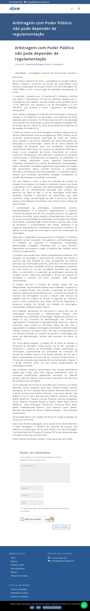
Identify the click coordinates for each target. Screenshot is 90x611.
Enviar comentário (61, 527)
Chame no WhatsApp (19, 589)
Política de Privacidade (19, 576)
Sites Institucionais (18, 568)
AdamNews (31, 64)
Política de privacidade (51, 607)
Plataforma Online (17, 565)
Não (38, 607)
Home (13, 558)
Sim (32, 607)
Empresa (14, 561)
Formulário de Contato (19, 593)
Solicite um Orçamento (19, 596)
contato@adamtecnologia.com (62, 561)
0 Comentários (58, 64)
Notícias (48, 64)
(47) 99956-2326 (60, 558)
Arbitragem (40, 64)
